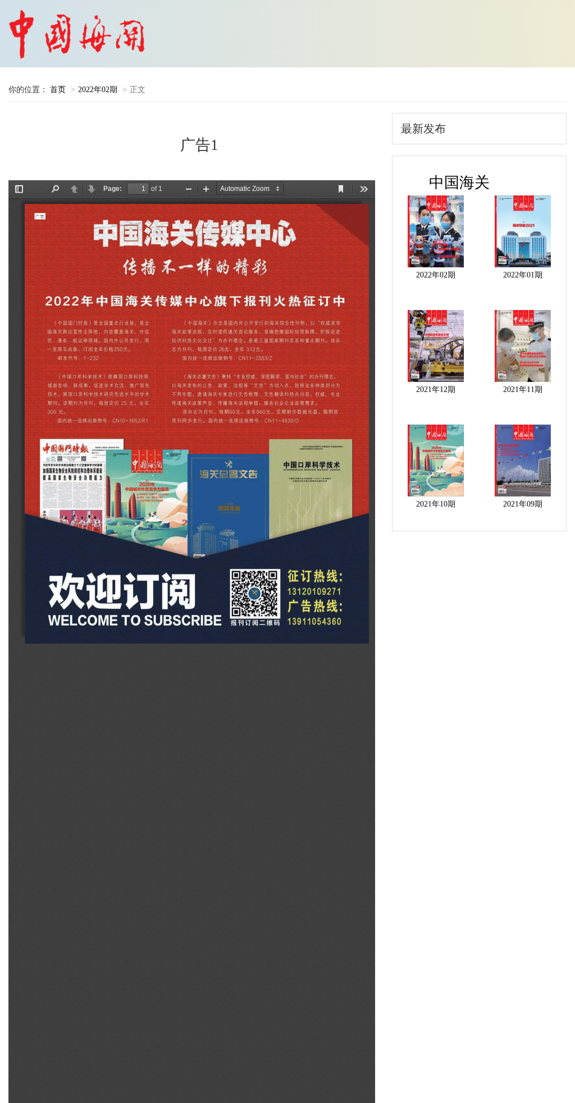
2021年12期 (435, 389)
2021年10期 (435, 504)
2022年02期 (97, 89)
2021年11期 (522, 389)
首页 (58, 89)
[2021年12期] (436, 346)
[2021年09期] (522, 460)
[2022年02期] (436, 231)
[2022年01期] (522, 231)
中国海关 (459, 182)
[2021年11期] (522, 346)
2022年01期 (522, 275)
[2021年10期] (436, 460)
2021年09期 (522, 504)
